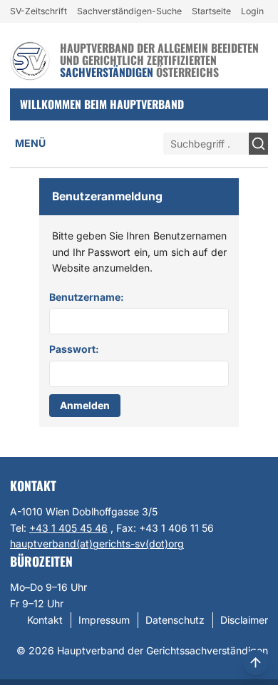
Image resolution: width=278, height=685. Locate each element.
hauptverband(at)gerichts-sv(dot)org (97, 543)
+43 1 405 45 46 (68, 528)
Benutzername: (86, 297)
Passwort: (74, 349)
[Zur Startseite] (30, 60)
